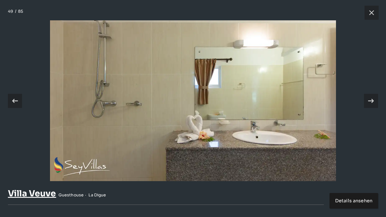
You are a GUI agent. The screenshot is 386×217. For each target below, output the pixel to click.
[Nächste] (371, 101)
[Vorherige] (15, 101)
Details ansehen (353, 201)
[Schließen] (368, 12)
